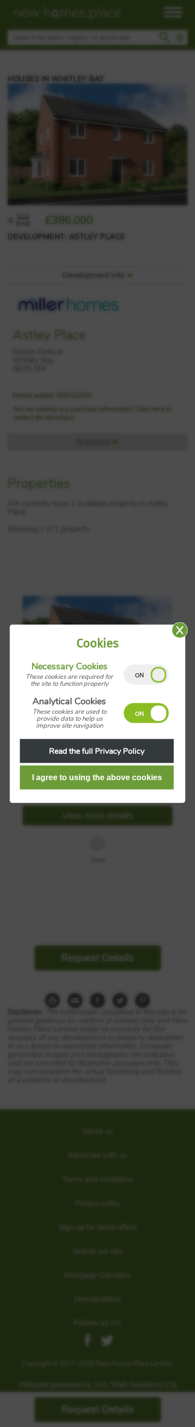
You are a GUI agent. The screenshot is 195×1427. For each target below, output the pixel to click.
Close (180, 630)
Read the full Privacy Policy (96, 750)
